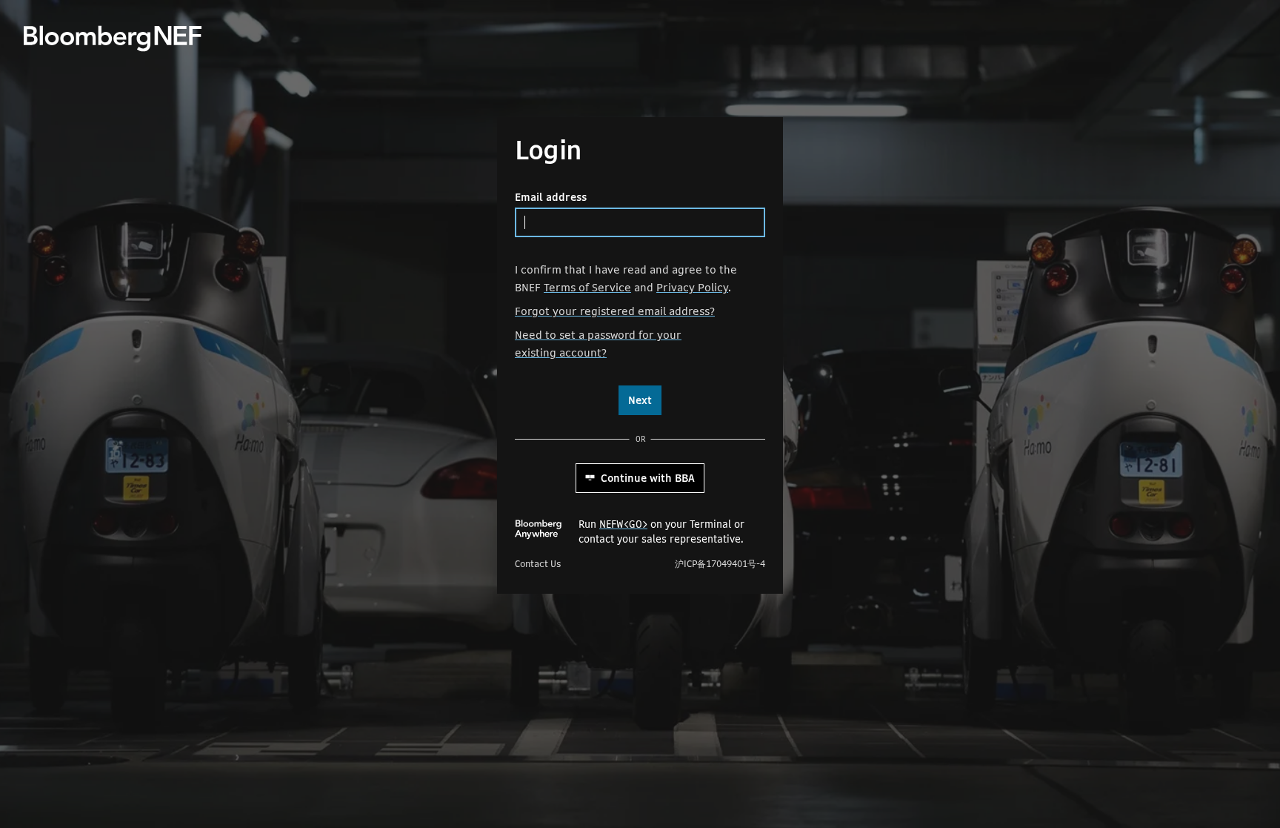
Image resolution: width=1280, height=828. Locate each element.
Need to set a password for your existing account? (598, 344)
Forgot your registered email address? (615, 311)
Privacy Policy (692, 287)
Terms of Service (587, 287)
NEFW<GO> (623, 524)
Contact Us (538, 564)
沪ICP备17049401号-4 (720, 564)
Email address (551, 197)
